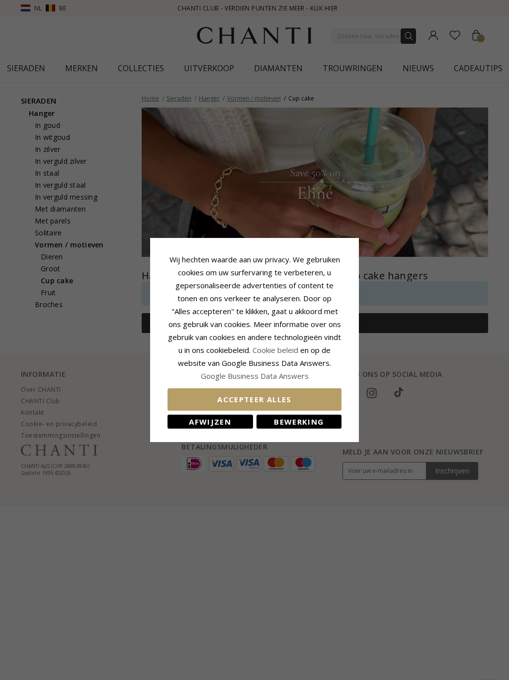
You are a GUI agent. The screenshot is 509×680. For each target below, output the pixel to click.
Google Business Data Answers (255, 376)
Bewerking (299, 422)
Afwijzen (210, 422)
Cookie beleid (276, 350)
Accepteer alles (254, 399)
